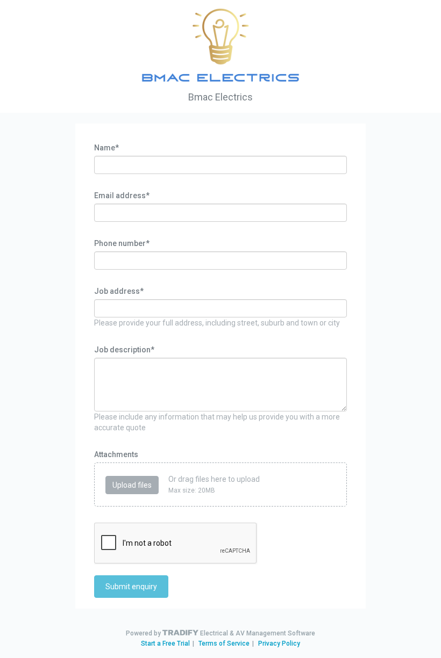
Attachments (116, 454)
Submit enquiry (131, 586)
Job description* (124, 349)
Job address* (119, 291)
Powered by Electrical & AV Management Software (220, 633)
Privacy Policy (279, 643)
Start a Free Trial (165, 643)
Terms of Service (224, 643)
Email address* (122, 195)
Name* (106, 147)
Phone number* (122, 243)
